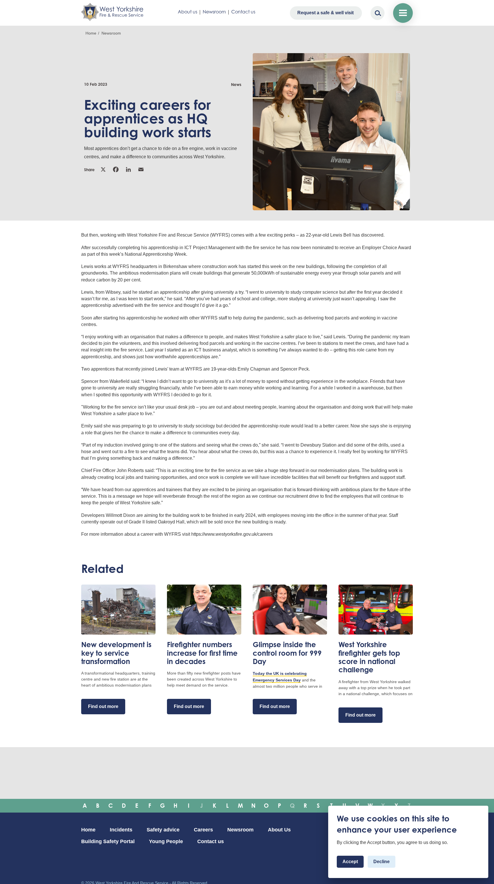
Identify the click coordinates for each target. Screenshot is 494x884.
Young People (166, 841)
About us (187, 12)
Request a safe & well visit (325, 12)
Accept (350, 861)
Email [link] (141, 169)
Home (90, 33)
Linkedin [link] (129, 169)
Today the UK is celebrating (280, 673)
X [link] (104, 169)
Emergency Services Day (277, 680)
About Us (279, 830)
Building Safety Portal (108, 841)
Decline (381, 861)
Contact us (243, 12)
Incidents (121, 830)
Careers (203, 830)
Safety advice (163, 830)
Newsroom (214, 12)
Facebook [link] (116, 169)
